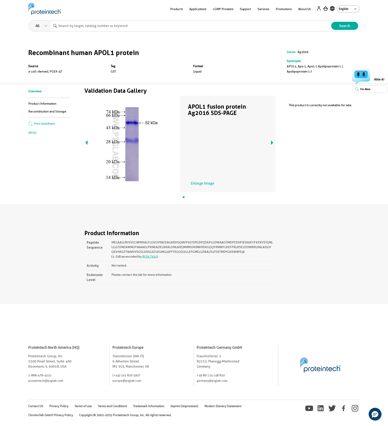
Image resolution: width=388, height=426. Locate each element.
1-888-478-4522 (39, 375)
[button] (375, 414)
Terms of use (83, 406)
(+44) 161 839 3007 (126, 375)
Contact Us (35, 406)
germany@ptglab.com (212, 380)
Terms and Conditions (112, 406)
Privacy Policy (58, 406)
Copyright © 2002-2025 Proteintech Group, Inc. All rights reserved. (125, 415)
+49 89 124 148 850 (211, 375)
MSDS (32, 133)
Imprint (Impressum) (184, 406)
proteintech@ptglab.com (45, 380)
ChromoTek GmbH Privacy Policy (50, 415)
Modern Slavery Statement (222, 406)
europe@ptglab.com (126, 380)
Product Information (42, 103)
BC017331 (149, 256)
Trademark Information (148, 406)
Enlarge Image (202, 183)
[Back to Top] (361, 415)
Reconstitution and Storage (47, 111)
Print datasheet (44, 123)
